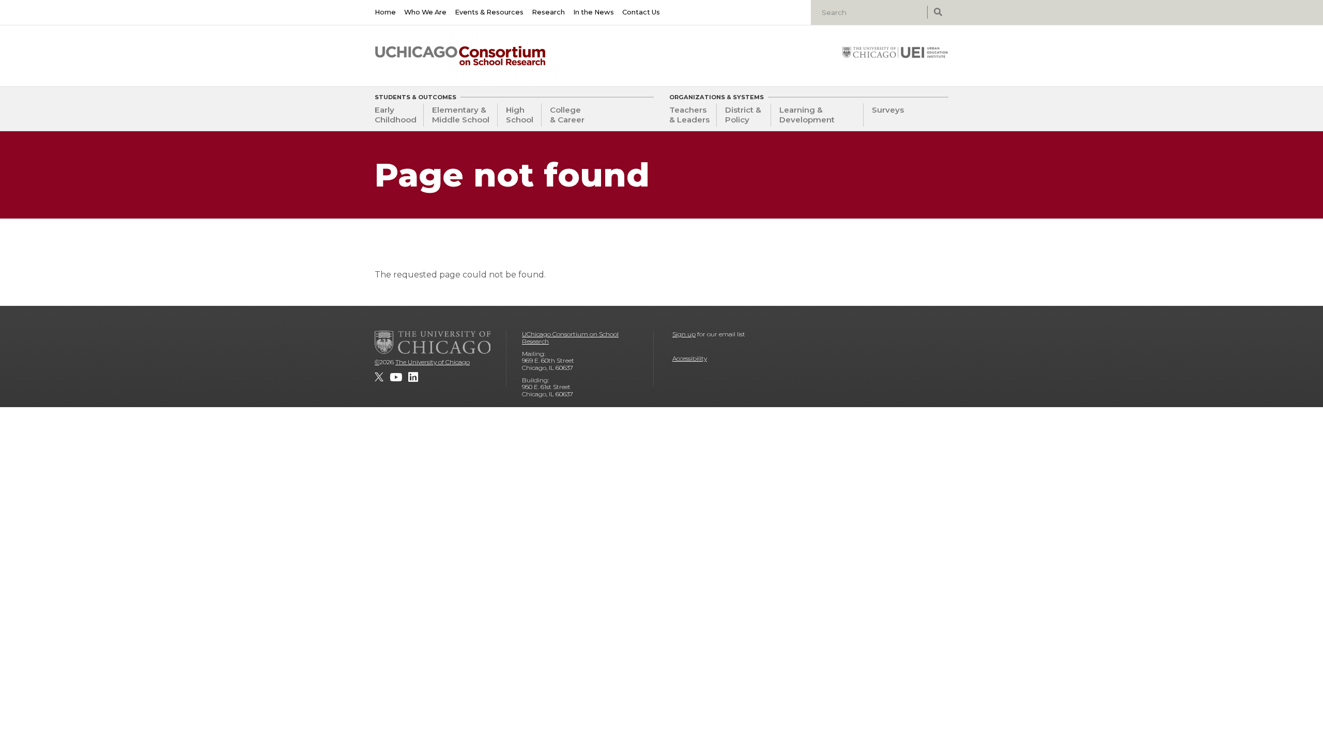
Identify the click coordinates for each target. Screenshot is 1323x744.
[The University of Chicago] (432, 342)
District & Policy (743, 115)
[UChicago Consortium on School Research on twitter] (379, 377)
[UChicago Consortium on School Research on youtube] (396, 377)
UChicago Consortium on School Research (570, 337)
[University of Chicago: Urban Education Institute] (895, 52)
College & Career (567, 115)
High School (519, 115)
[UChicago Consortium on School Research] (460, 56)
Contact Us (641, 12)
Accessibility (689, 358)
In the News (593, 12)
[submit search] (937, 12)
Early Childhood (396, 115)
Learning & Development (807, 115)
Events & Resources (489, 12)
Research (548, 12)
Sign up (684, 334)
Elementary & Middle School (460, 115)
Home (385, 12)
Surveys (888, 110)
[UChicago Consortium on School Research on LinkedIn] (413, 377)
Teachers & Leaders (689, 115)
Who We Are (425, 12)
